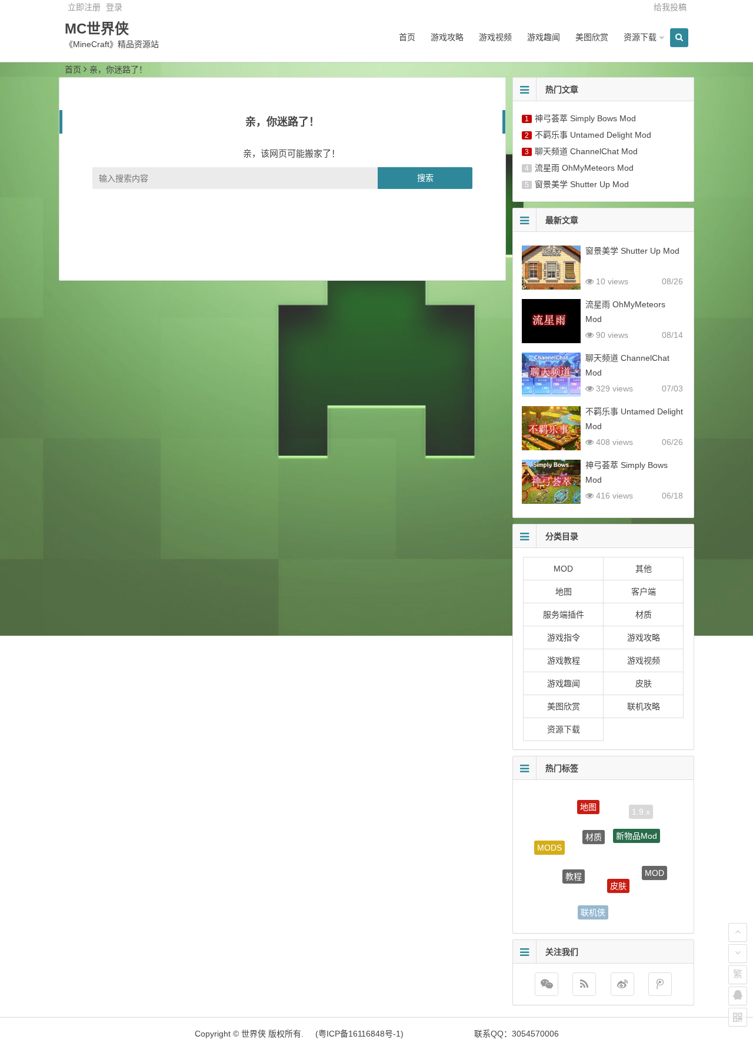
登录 (114, 7)
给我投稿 (670, 7)
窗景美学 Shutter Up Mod (582, 184)
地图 (563, 591)
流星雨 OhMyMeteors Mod (584, 167)
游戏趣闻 (543, 37)
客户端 (643, 591)
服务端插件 (563, 614)
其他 (643, 568)
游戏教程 (563, 660)
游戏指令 (563, 637)
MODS (549, 843)
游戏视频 (495, 37)
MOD (563, 568)
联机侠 (593, 907)
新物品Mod (636, 826)
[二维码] (737, 1017)
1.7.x (635, 904)
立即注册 (84, 7)
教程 (573, 865)
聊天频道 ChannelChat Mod (586, 151)
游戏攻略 (447, 37)
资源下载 (640, 37)
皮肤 (643, 683)
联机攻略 (643, 706)
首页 (407, 37)
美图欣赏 (591, 37)
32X (555, 890)
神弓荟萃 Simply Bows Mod (585, 118)
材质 (643, 614)
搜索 (425, 177)
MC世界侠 (97, 28)
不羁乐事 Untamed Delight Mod (593, 135)
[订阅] (584, 984)
